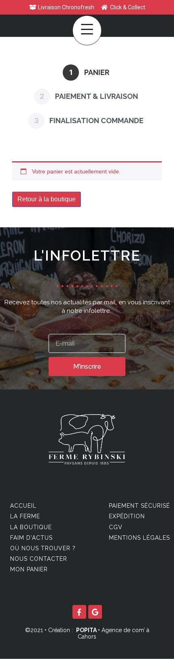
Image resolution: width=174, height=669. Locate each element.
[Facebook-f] (79, 612)
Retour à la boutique (46, 199)
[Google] (95, 612)
